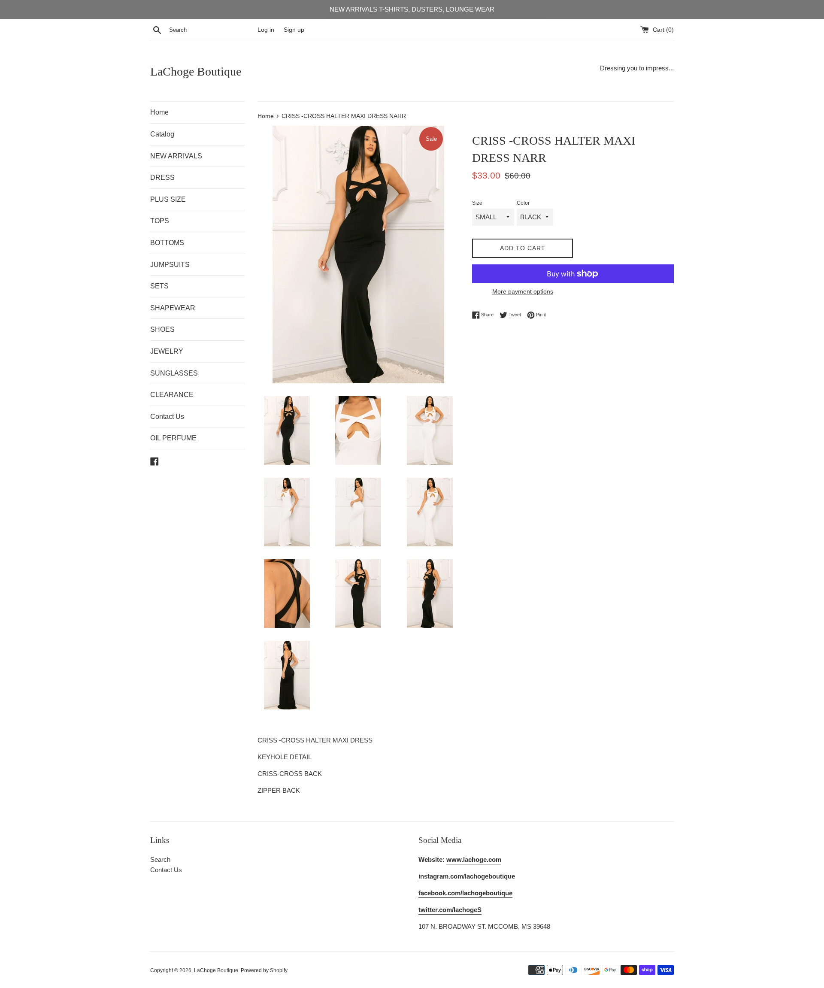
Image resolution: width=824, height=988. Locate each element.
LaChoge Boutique (195, 71)
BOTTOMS (167, 242)
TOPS (159, 220)
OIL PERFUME (173, 438)
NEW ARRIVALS (176, 156)
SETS (159, 286)
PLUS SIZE (168, 199)
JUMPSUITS (170, 264)
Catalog (162, 134)
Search (160, 859)
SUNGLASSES (174, 373)
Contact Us (167, 416)
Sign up (294, 30)
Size (477, 203)
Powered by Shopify (264, 970)
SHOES (162, 329)
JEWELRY (166, 351)
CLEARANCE (172, 394)
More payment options (522, 291)
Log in (266, 30)
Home (159, 112)
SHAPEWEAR (172, 308)
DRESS (162, 177)
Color (523, 203)
